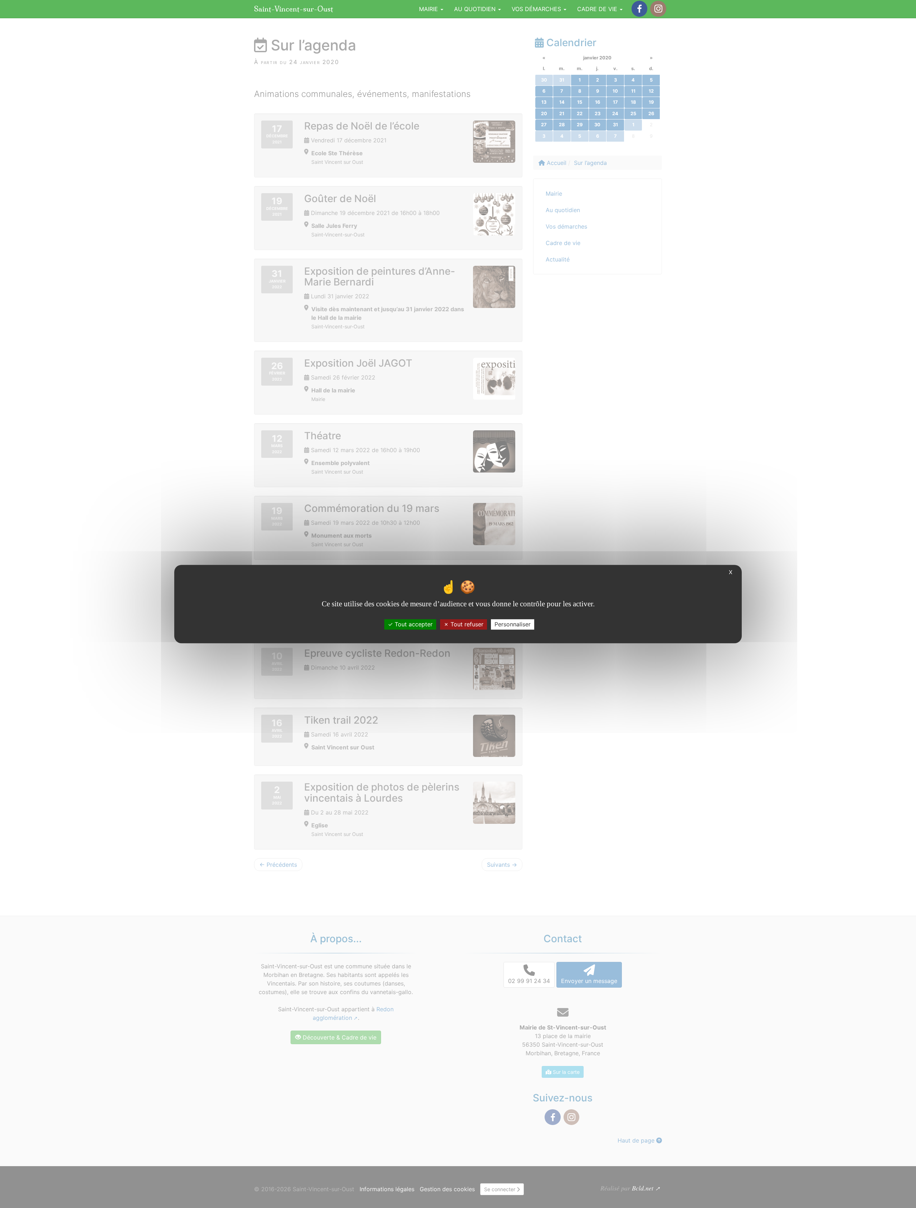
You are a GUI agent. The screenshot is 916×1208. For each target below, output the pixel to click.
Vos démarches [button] (537, 9)
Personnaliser (512, 624)
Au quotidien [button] (475, 9)
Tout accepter (413, 624)
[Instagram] (658, 9)
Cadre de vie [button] (598, 9)
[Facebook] (639, 9)
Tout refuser (466, 624)
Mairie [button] (429, 9)
